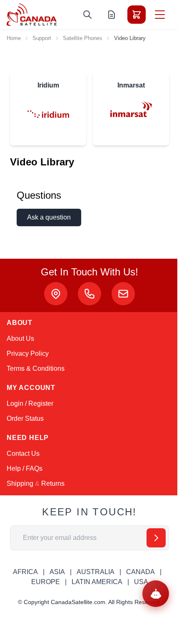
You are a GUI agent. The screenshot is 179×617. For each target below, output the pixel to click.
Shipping (20, 483)
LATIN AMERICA (97, 581)
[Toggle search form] (87, 14)
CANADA (140, 571)
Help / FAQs (24, 468)
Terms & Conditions (36, 368)
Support (41, 38)
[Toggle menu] (160, 15)
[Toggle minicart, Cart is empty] (136, 14)
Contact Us (23, 453)
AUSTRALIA (95, 571)
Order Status (25, 418)
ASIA (57, 571)
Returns (53, 483)
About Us (20, 338)
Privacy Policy (28, 353)
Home (14, 38)
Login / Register (30, 403)
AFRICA (25, 571)
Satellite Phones (82, 38)
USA (141, 581)
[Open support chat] (155, 593)
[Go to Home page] (32, 14)
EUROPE (45, 581)
